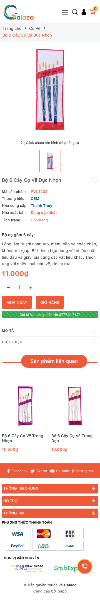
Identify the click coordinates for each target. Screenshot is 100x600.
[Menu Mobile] (65, 11)
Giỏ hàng (49, 302)
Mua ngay (17, 302)
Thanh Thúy (41, 206)
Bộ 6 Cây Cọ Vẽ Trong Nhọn (22, 438)
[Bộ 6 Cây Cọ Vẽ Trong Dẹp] (74, 405)
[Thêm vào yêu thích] (95, 179)
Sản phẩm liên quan (54, 361)
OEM (35, 199)
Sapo (62, 591)
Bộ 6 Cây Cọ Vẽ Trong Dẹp (72, 438)
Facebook (19, 471)
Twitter (41, 471)
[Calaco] (18, 12)
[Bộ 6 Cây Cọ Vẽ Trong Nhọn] (25, 405)
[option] (50, 90)
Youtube (61, 471)
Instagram (85, 471)
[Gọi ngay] (85, 567)
